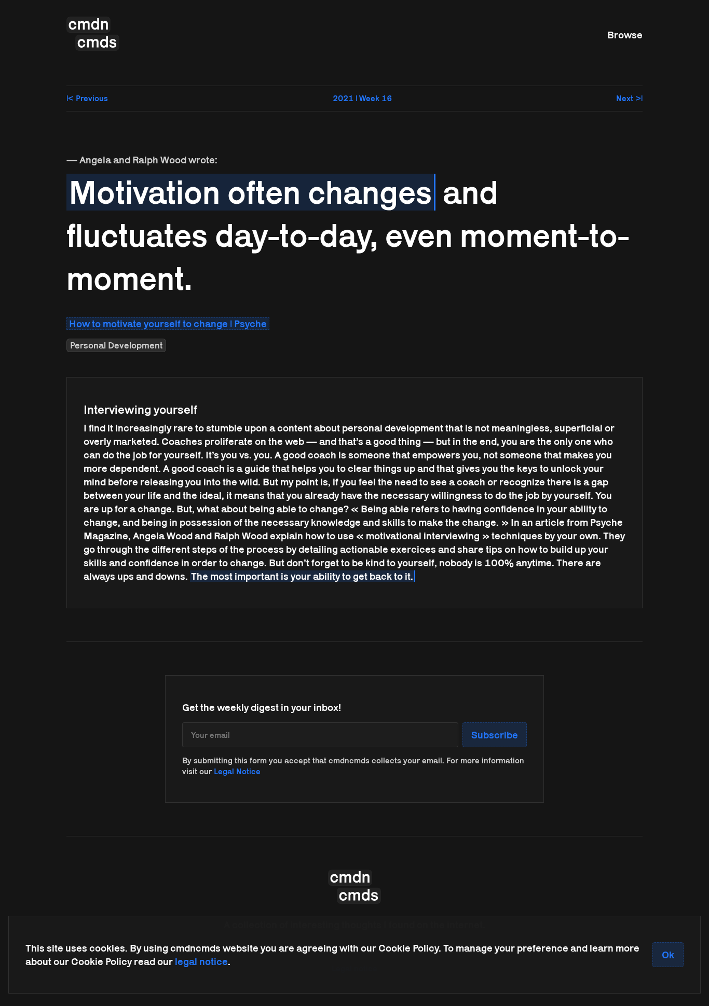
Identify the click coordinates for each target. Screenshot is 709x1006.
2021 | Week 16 (362, 98)
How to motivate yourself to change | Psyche (168, 323)
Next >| (629, 98)
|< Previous (87, 98)
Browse (625, 34)
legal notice (201, 961)
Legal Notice (237, 771)
